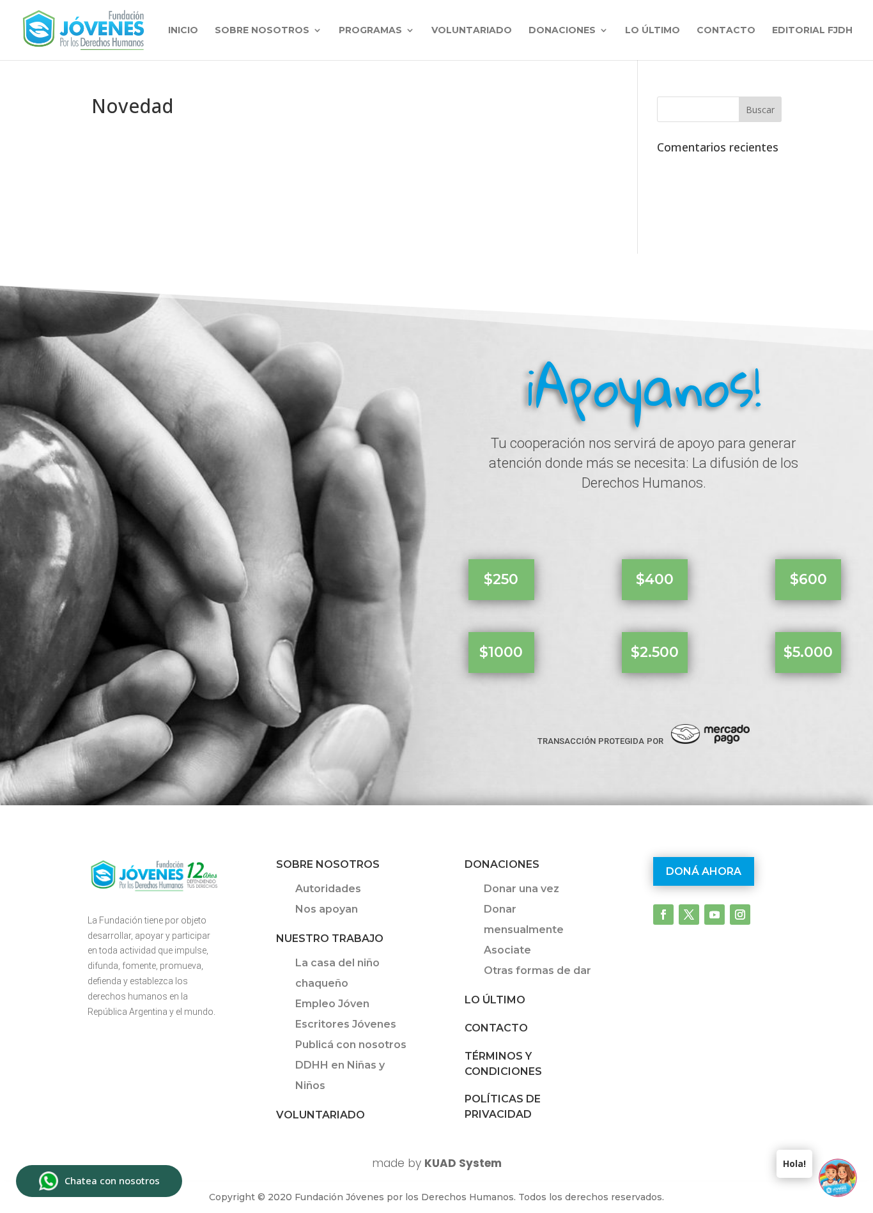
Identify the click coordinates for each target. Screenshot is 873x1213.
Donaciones (562, 31)
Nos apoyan (326, 909)
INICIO (183, 31)
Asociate (507, 950)
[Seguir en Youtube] (714, 914)
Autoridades (328, 889)
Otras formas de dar (537, 970)
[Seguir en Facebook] (663, 914)
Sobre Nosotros (328, 864)
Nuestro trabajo (329, 938)
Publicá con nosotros (350, 1045)
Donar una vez (521, 889)
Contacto (726, 31)
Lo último (652, 31)
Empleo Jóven (332, 1004)
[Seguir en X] (689, 914)
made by (437, 1163)
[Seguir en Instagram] (740, 914)
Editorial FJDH (812, 31)
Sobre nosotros (262, 31)
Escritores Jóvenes (345, 1024)
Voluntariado (471, 31)
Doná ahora (703, 871)
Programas (370, 31)
